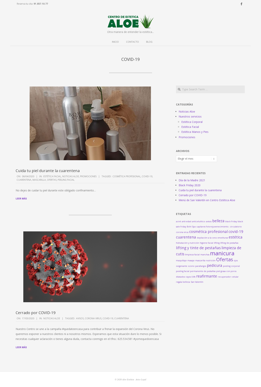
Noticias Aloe (70, 176)
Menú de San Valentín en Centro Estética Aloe (207, 200)
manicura (222, 253)
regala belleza (183, 282)
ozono (191, 266)
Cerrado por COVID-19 (35, 312)
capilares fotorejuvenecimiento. (212, 226)
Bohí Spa (191, 226)
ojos (236, 260)
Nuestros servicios (190, 116)
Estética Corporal (192, 122)
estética (235, 237)
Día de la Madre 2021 (192, 180)
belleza (218, 220)
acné (178, 221)
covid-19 (147, 176)
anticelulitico (198, 221)
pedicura (214, 265)
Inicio (115, 41)
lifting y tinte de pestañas (198, 247)
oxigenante (181, 266)
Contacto (132, 41)
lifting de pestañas (229, 243)
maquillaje (181, 260)
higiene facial (206, 243)
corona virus (93, 318)
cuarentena (24, 179)
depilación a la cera (207, 237)
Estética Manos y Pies (194, 132)
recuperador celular (228, 276)
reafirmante (206, 276)
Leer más (21, 198)
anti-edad (186, 221)
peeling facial (66, 179)
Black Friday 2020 (189, 185)
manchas (204, 254)
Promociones (88, 176)
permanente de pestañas (203, 271)
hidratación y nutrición (187, 243)
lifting (217, 243)
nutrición (211, 260)
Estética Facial (52, 176)
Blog (149, 41)
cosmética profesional (127, 176)
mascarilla (39, 179)
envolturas (222, 237)
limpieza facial (192, 254)
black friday (231, 221)
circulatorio (236, 226)
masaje (191, 260)
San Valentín (197, 282)
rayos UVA (190, 276)
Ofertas (52, 179)
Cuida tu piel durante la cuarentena (48, 170)
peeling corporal (231, 266)
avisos (80, 318)
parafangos (200, 266)
